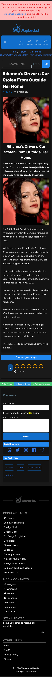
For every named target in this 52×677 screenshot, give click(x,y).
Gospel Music (10, 531)
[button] (5, 42)
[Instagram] (26, 450)
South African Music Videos (18, 568)
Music (20, 467)
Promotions (9, 607)
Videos (9, 475)
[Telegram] (42, 450)
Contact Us (9, 611)
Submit (26, 436)
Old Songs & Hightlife (14, 536)
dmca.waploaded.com (15, 13)
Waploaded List (11, 572)
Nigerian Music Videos (15, 559)
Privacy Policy (11, 654)
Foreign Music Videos (14, 563)
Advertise (9, 602)
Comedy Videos (12, 554)
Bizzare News (11, 545)
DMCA (7, 650)
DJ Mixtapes (10, 540)
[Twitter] (17, 450)
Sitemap (8, 659)
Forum (8, 92)
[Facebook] (34, 450)
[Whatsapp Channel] (9, 450)
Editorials (8, 549)
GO (46, 64)
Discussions (34, 467)
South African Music (14, 522)
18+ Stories (9, 518)
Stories (9, 467)
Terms (7, 645)
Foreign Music (11, 527)
